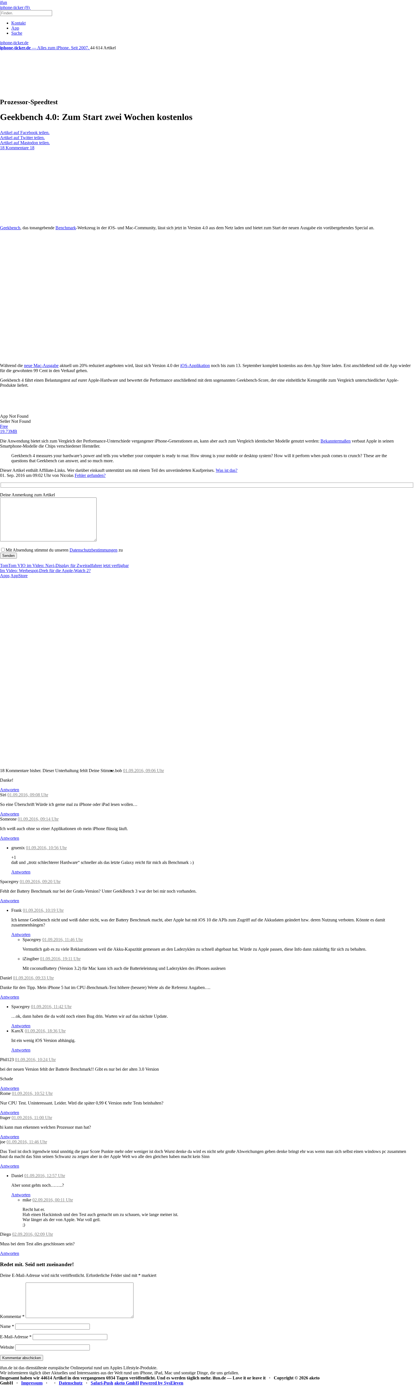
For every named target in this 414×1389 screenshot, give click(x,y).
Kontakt (18, 23)
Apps (5, 575)
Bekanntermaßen (335, 441)
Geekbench (10, 227)
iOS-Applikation (195, 365)
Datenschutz (71, 1383)
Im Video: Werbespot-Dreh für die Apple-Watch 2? (45, 570)
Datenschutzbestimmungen (93, 550)
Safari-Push (102, 1383)
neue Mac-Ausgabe (41, 365)
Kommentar (12, 1316)
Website (7, 1347)
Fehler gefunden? (90, 475)
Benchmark (65, 227)
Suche (16, 33)
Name (7, 1326)
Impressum (32, 1383)
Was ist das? (226, 470)
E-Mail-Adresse (16, 1336)
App (15, 28)
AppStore (19, 575)
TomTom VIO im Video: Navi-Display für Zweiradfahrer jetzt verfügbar (64, 565)
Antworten (9, 789)
